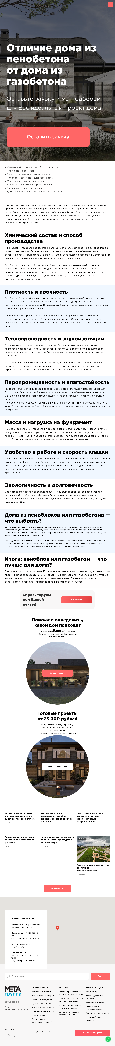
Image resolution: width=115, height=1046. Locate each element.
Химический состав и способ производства (32, 167)
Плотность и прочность (20, 171)
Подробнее (76, 599)
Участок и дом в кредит (43, 1007)
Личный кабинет (93, 1017)
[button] (57, 928)
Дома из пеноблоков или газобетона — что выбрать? (38, 192)
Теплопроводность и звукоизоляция (28, 174)
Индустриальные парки (43, 996)
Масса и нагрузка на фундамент (26, 181)
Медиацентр (91, 992)
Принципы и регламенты (97, 1013)
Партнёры (90, 1021)
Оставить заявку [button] (48, 137)
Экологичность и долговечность (26, 188)
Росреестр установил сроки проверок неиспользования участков (20, 840)
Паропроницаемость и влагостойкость (30, 178)
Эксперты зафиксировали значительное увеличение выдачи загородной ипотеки (20, 816)
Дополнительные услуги (43, 1011)
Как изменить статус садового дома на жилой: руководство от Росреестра (57, 840)
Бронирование (38, 1015)
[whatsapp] (17, 1002)
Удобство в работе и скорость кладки (29, 185)
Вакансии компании (95, 1002)
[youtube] (9, 1002)
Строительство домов (42, 1000)
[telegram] (13, 1002)
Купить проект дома (57, 766)
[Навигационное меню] (110, 4)
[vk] (6, 1002)
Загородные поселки (41, 992)
